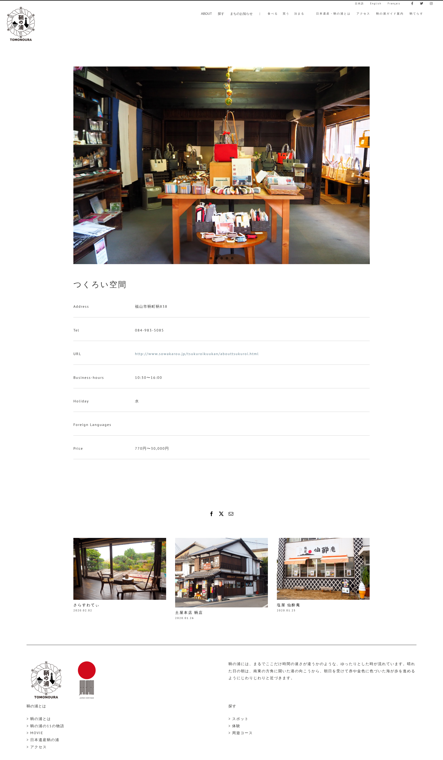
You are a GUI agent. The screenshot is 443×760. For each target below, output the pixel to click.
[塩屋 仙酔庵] (323, 540)
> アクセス (37, 747)
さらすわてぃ (86, 605)
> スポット (238, 718)
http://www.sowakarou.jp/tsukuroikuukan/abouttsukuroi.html (197, 353)
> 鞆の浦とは (39, 718)
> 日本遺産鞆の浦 (43, 739)
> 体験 (234, 726)
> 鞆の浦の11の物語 (45, 726)
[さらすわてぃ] (119, 540)
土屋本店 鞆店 (189, 613)
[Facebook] (212, 514)
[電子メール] (231, 514)
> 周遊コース (240, 732)
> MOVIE (35, 732)
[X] (221, 514)
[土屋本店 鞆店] (221, 540)
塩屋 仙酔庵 (288, 605)
